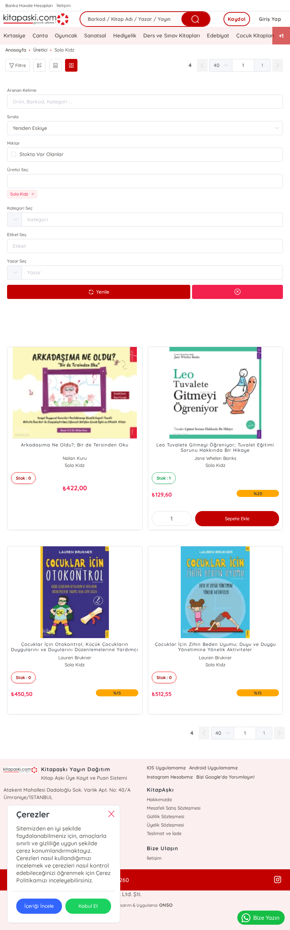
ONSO (166, 905)
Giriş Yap (270, 19)
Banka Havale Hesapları (29, 5)
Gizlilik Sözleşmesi (165, 816)
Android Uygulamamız (213, 767)
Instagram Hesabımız (170, 777)
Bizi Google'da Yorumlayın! (225, 777)
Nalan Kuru (75, 458)
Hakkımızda (159, 799)
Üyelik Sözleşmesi (165, 825)
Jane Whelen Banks (215, 458)
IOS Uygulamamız (166, 767)
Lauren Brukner (74, 657)
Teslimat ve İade (164, 833)
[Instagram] (277, 880)
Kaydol (237, 19)
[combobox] (145, 181)
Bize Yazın (266, 917)
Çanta (40, 35)
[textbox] (145, 181)
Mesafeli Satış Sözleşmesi (174, 808)
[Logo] (36, 19)
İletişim (64, 5)
